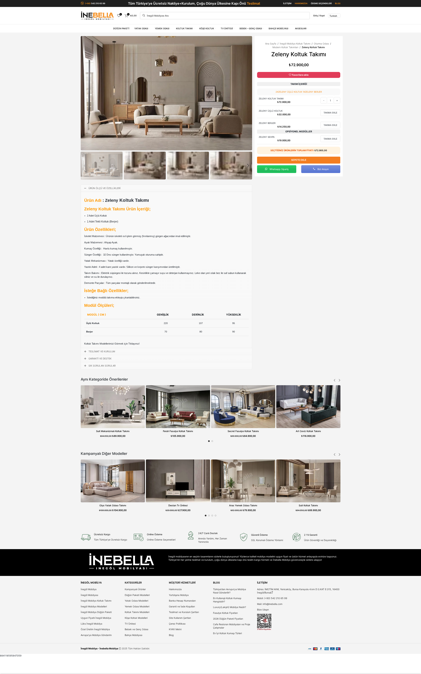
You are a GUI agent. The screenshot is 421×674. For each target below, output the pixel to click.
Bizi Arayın (323, 169)
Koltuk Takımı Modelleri (137, 612)
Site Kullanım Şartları (180, 617)
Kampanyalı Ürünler (135, 589)
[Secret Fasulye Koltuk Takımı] (243, 406)
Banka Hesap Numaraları (182, 600)
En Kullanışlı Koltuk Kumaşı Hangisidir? (227, 600)
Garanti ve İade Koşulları (182, 606)
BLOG (337, 3)
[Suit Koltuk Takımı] (308, 480)
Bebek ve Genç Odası (136, 629)
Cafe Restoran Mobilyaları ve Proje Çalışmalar (231, 626)
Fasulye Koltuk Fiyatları (225, 612)
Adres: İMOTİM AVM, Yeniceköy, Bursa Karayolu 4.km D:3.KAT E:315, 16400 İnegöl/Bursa (298, 591)
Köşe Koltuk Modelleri (136, 617)
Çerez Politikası (177, 623)
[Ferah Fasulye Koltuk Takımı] (178, 406)
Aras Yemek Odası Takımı (243, 505)
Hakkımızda (175, 589)
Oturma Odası (321, 43)
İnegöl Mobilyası (89, 595)
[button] (85, 166)
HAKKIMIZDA (301, 3)
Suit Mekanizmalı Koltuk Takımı (112, 431)
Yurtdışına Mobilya (179, 595)
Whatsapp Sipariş (278, 169)
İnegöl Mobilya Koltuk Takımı (295, 43)
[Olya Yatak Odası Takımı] (113, 480)
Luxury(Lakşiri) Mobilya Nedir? (229, 607)
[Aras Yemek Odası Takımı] (243, 480)
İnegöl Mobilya (88, 589)
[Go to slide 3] (212, 515)
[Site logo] (97, 15)
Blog (171, 635)
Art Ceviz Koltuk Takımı (308, 431)
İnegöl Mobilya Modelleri (94, 606)
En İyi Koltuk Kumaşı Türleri (227, 633)
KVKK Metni (175, 629)
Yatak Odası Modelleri (136, 600)
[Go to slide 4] (215, 515)
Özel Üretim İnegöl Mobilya (95, 629)
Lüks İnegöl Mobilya (91, 623)
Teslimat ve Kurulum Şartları (184, 612)
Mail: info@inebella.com (269, 604)
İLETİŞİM (287, 3)
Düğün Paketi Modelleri (137, 595)
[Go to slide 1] (209, 441)
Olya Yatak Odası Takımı (112, 505)
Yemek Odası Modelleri (137, 606)
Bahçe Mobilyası (133, 635)
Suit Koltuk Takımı (308, 505)
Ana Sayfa (270, 43)
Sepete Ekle (298, 159)
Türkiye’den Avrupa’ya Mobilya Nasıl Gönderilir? (229, 591)
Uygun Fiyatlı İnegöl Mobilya (96, 617)
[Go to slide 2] (212, 441)
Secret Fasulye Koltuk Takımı (243, 431)
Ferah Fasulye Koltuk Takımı (178, 431)
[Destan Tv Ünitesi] (178, 480)
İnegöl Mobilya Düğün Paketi (96, 612)
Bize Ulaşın (263, 609)
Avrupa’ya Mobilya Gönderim (96, 635)
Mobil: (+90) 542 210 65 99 (272, 598)
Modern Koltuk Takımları (285, 47)
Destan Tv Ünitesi (178, 505)
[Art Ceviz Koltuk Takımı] (308, 406)
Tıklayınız (133, 343)
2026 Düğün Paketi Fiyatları (228, 618)
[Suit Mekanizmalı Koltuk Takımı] (113, 406)
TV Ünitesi (130, 623)
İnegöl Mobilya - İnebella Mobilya (99, 648)
